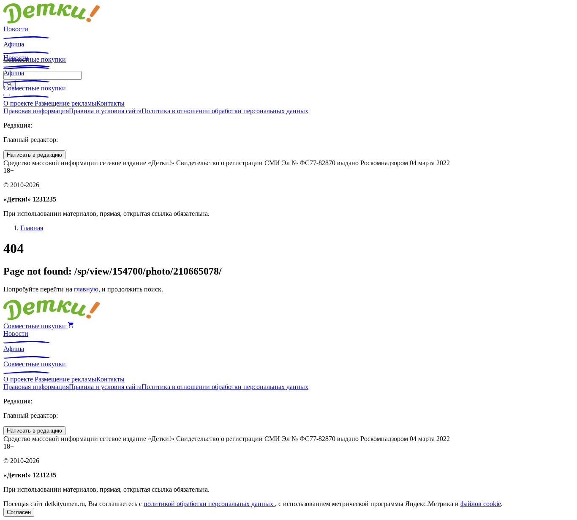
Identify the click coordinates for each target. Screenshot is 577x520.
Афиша (13, 44)
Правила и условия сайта (105, 110)
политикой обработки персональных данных (209, 503)
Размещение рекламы (65, 103)
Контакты (110, 103)
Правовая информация (36, 110)
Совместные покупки (34, 88)
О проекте (19, 103)
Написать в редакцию (34, 155)
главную (86, 289)
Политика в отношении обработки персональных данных (225, 110)
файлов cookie (480, 503)
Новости (15, 29)
